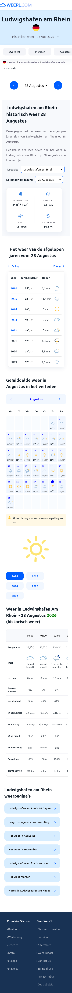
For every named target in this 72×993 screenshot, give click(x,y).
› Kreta (11, 952)
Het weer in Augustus (22, 835)
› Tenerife (12, 944)
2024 (15, 586)
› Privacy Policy (45, 976)
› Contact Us (44, 960)
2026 (15, 576)
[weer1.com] (15, 5)
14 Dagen (40, 51)
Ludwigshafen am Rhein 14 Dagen (30, 808)
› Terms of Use (45, 968)
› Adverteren (44, 944)
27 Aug (15, 266)
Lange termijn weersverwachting (29, 822)
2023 (35, 586)
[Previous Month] (12, 399)
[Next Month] (59, 399)
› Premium (43, 937)
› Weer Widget (45, 952)
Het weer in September (23, 849)
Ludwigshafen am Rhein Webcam (29, 863)
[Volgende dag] (58, 85)
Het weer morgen (19, 877)
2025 (35, 576)
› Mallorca (13, 968)
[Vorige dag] (14, 85)
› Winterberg (14, 937)
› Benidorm (13, 929)
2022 (15, 596)
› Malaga (12, 960)
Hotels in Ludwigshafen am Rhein (29, 890)
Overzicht (14, 51)
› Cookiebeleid (45, 984)
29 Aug (57, 266)
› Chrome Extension (48, 929)
